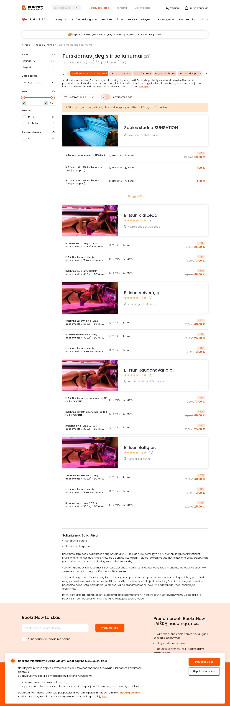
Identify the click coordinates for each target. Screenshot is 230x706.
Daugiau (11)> (136, 196)
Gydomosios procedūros (193, 73)
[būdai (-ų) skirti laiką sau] (32, 7)
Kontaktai (122, 7)
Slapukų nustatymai (204, 671)
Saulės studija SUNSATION (151, 127)
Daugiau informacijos (155, 107)
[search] (78, 7)
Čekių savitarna (100, 7)
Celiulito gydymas (120, 73)
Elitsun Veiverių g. (142, 293)
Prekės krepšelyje (198, 8)
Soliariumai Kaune (76, 541)
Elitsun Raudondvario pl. (149, 370)
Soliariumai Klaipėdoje (78, 546)
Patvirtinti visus (204, 662)
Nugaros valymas (165, 73)
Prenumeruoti (109, 628)
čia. (104, 696)
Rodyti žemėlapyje (122, 97)
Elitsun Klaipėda (140, 215)
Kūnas (50, 44)
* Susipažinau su (49, 639)
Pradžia (39, 44)
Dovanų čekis (142, 7)
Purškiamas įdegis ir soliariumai (89, 73)
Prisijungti (175, 8)
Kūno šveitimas (142, 73)
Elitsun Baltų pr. (140, 447)
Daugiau (144, 86)
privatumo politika (60, 639)
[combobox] (78, 97)
